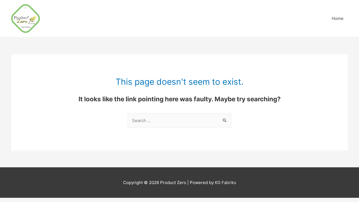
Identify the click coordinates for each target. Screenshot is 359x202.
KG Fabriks (225, 182)
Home (338, 18)
